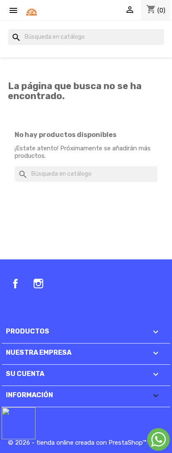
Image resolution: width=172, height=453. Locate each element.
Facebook (15, 283)
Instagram (38, 283)
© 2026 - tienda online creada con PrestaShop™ (77, 442)
